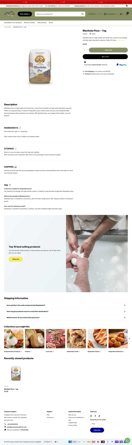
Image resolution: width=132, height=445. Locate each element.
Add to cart (108, 50)
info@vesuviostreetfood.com (17, 427)
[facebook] (95, 416)
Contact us (50, 417)
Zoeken (82, 14)
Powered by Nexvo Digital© (32, 442)
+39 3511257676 (12, 424)
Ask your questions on (17, 430)
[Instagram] (91, 416)
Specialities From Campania (13, 22)
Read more (120, 40)
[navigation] (129, 338)
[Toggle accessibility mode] (127, 6)
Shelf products (42, 22)
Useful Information (74, 411)
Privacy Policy (72, 425)
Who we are (72, 415)
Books (51, 22)
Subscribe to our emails (98, 419)
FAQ (48, 415)
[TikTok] (99, 416)
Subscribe (97, 430)
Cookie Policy (72, 422)
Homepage (7, 27)
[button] (87, 48)
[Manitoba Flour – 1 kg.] (16, 372)
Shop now (15, 259)
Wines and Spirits (29, 22)
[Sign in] (121, 14)
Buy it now (105, 56)
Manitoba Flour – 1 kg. (11, 389)
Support (49, 411)
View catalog (24, 14)
